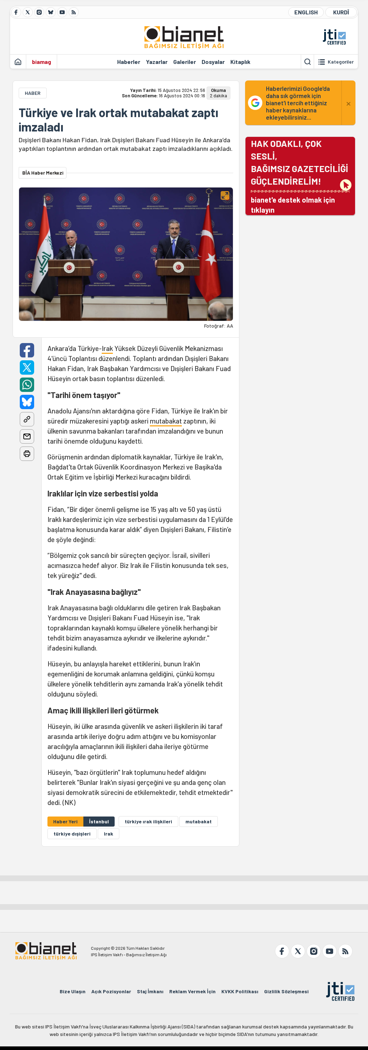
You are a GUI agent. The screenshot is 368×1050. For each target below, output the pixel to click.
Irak (107, 348)
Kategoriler (341, 61)
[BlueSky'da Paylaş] (27, 402)
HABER (33, 93)
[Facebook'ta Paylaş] (27, 350)
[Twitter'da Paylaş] (27, 367)
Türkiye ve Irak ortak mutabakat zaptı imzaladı (118, 119)
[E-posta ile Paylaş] (27, 436)
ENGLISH (306, 12)
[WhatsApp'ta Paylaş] (27, 385)
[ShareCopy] (27, 419)
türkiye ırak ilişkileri (148, 821)
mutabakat (166, 421)
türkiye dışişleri (72, 834)
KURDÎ (341, 12)
